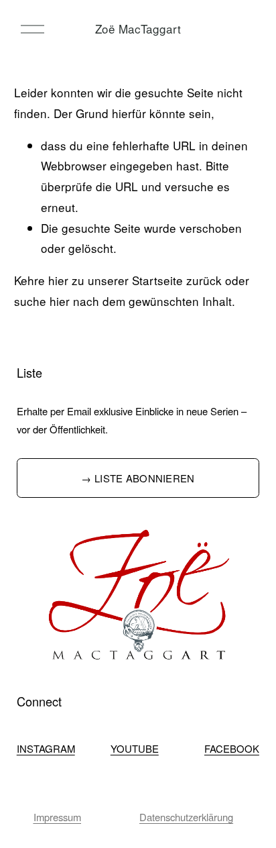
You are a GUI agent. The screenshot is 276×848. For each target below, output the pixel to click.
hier (58, 280)
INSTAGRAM (46, 748)
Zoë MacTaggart (138, 28)
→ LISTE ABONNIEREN (137, 478)
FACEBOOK (231, 748)
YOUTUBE (135, 748)
